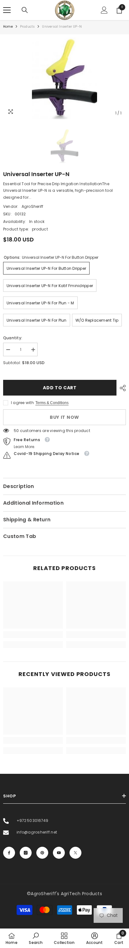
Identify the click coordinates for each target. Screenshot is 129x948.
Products (27, 26)
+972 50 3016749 (32, 820)
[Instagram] (26, 853)
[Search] (24, 10)
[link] (33, 634)
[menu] (7, 10)
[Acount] (104, 10)
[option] (64, 78)
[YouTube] (59, 853)
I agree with (22, 402)
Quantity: (12, 338)
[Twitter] (75, 853)
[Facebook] (9, 853)
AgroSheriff (33, 206)
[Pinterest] (42, 853)
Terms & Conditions (52, 403)
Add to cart (60, 388)
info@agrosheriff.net (36, 832)
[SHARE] (121, 388)
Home (8, 26)
